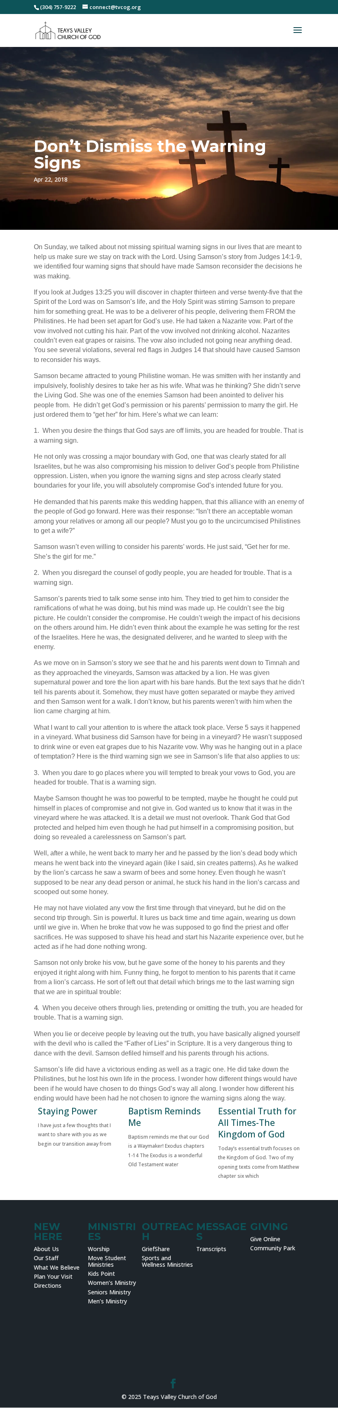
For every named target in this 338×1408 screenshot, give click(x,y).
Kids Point (101, 1273)
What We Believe (57, 1267)
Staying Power (67, 1111)
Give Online (265, 1239)
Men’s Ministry (107, 1301)
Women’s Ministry (112, 1283)
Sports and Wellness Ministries (167, 1261)
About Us (46, 1249)
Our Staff (46, 1258)
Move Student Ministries (107, 1261)
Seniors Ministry (109, 1292)
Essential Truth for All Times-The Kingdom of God (257, 1122)
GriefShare (156, 1249)
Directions (47, 1285)
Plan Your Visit (53, 1276)
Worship (99, 1249)
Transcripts (211, 1249)
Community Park (272, 1248)
